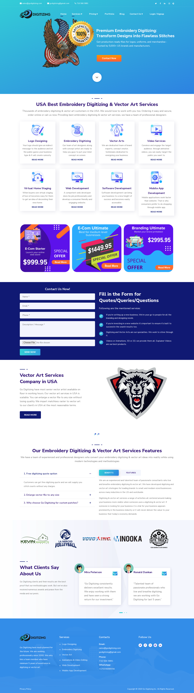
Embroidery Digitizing (72, 649)
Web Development (71, 665)
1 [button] (121, 612)
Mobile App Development (74, 670)
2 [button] (124, 612)
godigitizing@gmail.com (59, 3)
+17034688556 (107, 668)
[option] (45, 250)
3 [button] (126, 612)
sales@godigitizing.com (32, 3)
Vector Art (67, 654)
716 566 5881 (82, 3)
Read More (37, 159)
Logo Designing (69, 644)
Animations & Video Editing (74, 660)
